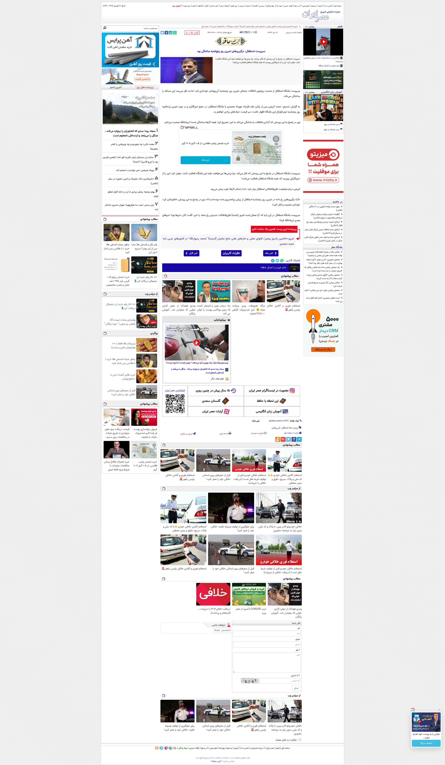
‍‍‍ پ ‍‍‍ (253, 32)
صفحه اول (337, 6)
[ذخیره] (246, 32)
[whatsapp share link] (175, 32)
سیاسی (261, 6)
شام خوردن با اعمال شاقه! (329, 65)
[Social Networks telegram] (273, 260)
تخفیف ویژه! (426, 743)
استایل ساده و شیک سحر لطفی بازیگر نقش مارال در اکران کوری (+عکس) (323, 239)
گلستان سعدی (211, 401)
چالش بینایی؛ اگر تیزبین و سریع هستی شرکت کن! (325, 284)
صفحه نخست (297, 32)
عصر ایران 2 (186, 6)
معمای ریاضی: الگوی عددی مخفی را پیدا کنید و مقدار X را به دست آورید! (324, 276)
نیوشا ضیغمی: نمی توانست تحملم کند (135, 170)
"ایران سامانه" (216, 761)
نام (299, 628)
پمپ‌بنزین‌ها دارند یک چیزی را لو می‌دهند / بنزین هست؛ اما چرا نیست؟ (197, 363)
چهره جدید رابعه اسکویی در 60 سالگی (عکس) (325, 208)
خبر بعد (269, 253)
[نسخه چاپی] (241, 32)
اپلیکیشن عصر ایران (175, 391)
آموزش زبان (176, 6)
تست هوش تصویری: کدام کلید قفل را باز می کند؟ (324, 299)
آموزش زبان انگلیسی (269, 411)
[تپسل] (182, 127)
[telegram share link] (170, 32)
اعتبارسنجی (226, 630)
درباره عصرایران (257, 748)
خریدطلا (205, 160)
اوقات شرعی (288, 6)
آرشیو (320, 6)
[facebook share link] (166, 32)
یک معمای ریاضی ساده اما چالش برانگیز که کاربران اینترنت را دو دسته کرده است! (323, 269)
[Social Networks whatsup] (282, 260)
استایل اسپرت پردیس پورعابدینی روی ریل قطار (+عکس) (324, 223)
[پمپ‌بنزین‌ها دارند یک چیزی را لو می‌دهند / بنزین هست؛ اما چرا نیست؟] (197, 342)
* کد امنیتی (295, 675)
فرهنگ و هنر (224, 6)
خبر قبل (193, 253)
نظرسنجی (306, 6)
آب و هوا (297, 6)
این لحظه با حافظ (267, 401)
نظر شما (296, 623)
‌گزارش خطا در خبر (191, 32)
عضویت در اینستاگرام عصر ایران (269, 390)
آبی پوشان (276, 427)
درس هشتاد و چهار (332, 129)
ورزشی (241, 6)
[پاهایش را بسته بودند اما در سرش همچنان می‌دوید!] (323, 42)
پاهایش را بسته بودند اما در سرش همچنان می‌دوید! (323, 60)
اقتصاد (255, 6)
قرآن (206, 6)
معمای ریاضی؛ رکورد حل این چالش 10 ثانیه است (323, 292)
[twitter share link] (162, 32)
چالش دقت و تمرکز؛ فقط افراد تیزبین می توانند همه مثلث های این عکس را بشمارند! (324, 253)
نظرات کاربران (231, 253)
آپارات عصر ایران (212, 411)
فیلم (193, 6)
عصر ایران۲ (269, 748)
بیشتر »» (310, 26)
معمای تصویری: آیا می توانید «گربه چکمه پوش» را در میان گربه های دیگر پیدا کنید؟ (324, 261)
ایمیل (298, 639)
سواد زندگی (270, 6)
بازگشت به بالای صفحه (286, 740)
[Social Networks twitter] (277, 260)
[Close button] (439, 709)
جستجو (314, 6)
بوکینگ (217, 630)
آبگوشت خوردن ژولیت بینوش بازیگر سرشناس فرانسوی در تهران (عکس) (326, 216)
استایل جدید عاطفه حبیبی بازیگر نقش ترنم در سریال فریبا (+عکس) (323, 231)
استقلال (285, 427)
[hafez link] (231, 41)
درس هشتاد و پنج (332, 124)
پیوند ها (279, 6)
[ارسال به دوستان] (243, 32)
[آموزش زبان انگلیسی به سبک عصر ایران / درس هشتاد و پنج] (323, 107)
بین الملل (234, 6)
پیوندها (222, 748)
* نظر (298, 650)
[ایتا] (277, 439)
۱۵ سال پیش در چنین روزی (213, 390)
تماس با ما (328, 6)
